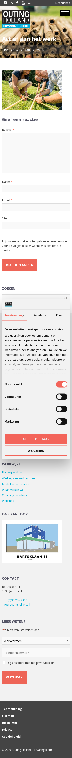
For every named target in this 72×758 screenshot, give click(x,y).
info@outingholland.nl (16, 604)
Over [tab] (59, 315)
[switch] (61, 396)
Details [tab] (37, 315)
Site (4, 218)
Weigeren (36, 450)
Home (8, 49)
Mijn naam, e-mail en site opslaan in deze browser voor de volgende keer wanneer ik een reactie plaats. (34, 245)
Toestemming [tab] (14, 315)
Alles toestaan (36, 439)
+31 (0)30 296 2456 (14, 600)
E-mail (7, 200)
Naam (7, 182)
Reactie (8, 129)
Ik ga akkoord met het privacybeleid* (30, 663)
